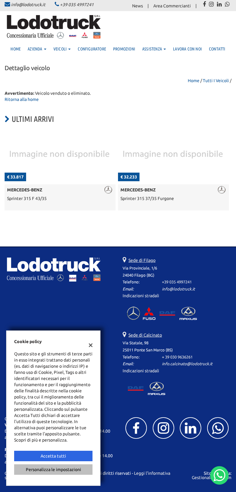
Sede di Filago (141, 260)
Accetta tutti (53, 456)
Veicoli (60, 48)
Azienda (35, 48)
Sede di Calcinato (145, 335)
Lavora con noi (187, 48)
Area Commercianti (172, 5)
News (137, 5)
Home (15, 48)
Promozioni (124, 48)
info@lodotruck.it (28, 4)
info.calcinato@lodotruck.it (187, 364)
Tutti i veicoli (216, 80)
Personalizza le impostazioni (53, 469)
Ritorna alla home (22, 99)
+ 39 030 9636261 (177, 357)
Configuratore (92, 48)
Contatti (217, 48)
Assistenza (152, 48)
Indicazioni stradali (141, 295)
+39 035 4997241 (77, 4)
